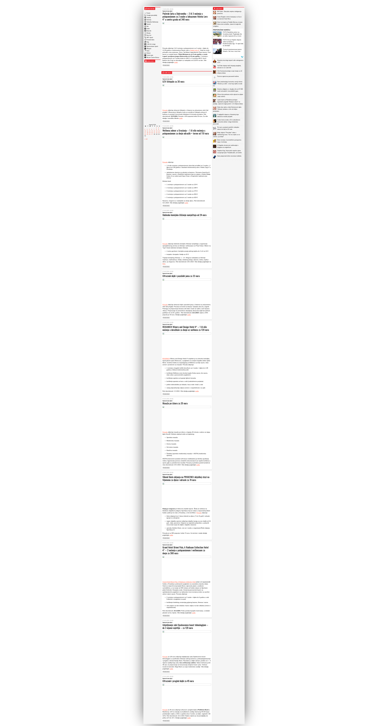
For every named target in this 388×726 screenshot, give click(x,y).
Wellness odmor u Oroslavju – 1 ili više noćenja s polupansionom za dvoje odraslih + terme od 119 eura (185, 132)
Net (148, 26)
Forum (148, 13)
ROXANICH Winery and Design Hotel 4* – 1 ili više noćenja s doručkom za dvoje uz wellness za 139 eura (185, 328)
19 (149, 132)
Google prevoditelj (152, 15)
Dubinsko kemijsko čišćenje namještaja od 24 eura (184, 215)
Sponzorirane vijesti (152, 46)
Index (148, 28)
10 (145, 131)
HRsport (149, 48)
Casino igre (150, 55)
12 (149, 131)
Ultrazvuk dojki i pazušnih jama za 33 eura (181, 276)
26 (149, 134)
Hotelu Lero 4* (194, 50)
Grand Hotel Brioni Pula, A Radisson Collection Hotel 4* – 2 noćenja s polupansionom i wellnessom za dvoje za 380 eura (185, 550)
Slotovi (149, 53)
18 (147, 132)
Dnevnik (149, 31)
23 (159, 132)
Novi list (149, 35)
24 (145, 134)
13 (152, 131)
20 (152, 132)
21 (154, 132)
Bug (148, 42)
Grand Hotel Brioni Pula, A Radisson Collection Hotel (179, 582)
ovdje (176, 62)
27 (152, 134)
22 (156, 132)
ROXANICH (166, 358)
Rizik (148, 51)
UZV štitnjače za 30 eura (173, 81)
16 (159, 131)
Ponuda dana (150, 39)
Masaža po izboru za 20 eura (175, 403)
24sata (148, 33)
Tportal (149, 24)
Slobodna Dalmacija (152, 22)
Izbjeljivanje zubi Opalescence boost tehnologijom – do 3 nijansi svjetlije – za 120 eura (185, 626)
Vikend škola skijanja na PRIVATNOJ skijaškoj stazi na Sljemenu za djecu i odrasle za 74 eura (185, 478)
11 (147, 131)
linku (163, 264)
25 (147, 134)
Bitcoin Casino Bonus (153, 57)
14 (154, 131)
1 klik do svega (151, 44)
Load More (228, 163)
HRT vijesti (150, 37)
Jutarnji (149, 17)
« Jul (145, 139)
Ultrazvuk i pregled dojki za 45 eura (178, 681)
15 (156, 131)
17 (145, 132)
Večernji (149, 19)
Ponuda (164, 110)
